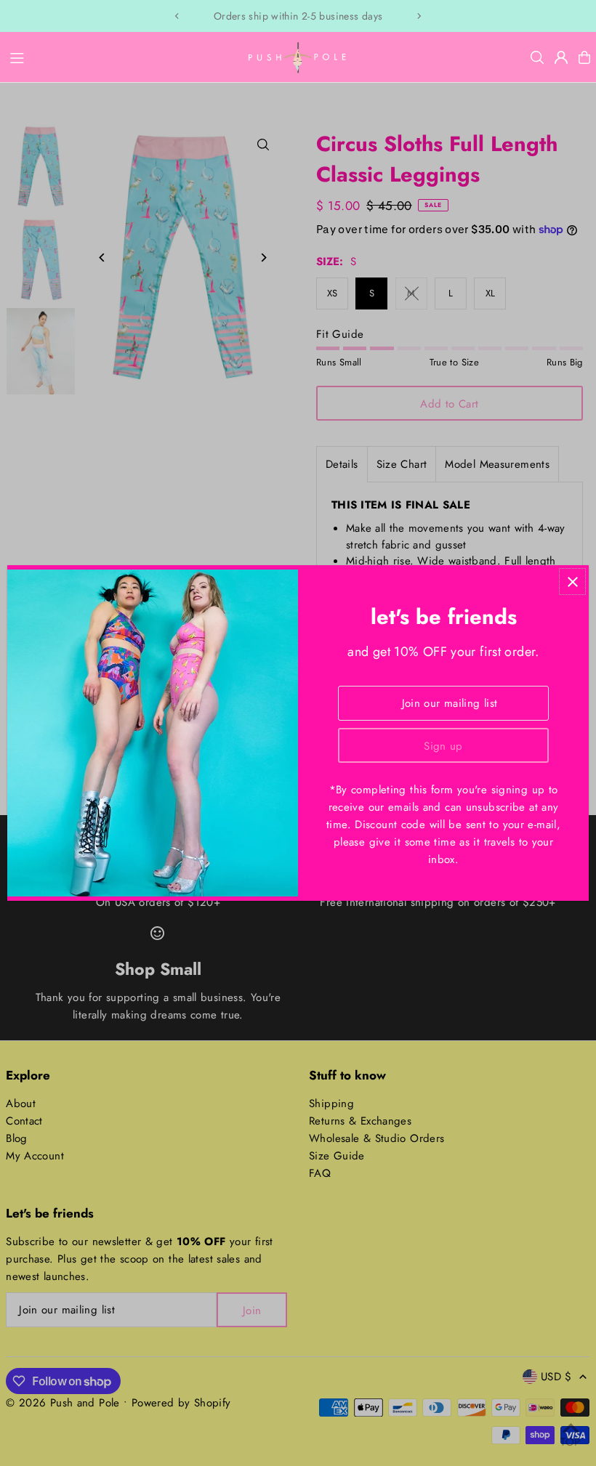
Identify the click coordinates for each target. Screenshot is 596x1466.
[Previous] (177, 16)
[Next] (418, 16)
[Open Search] (537, 57)
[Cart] (584, 57)
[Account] (561, 57)
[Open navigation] (119, 56)
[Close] (572, 581)
